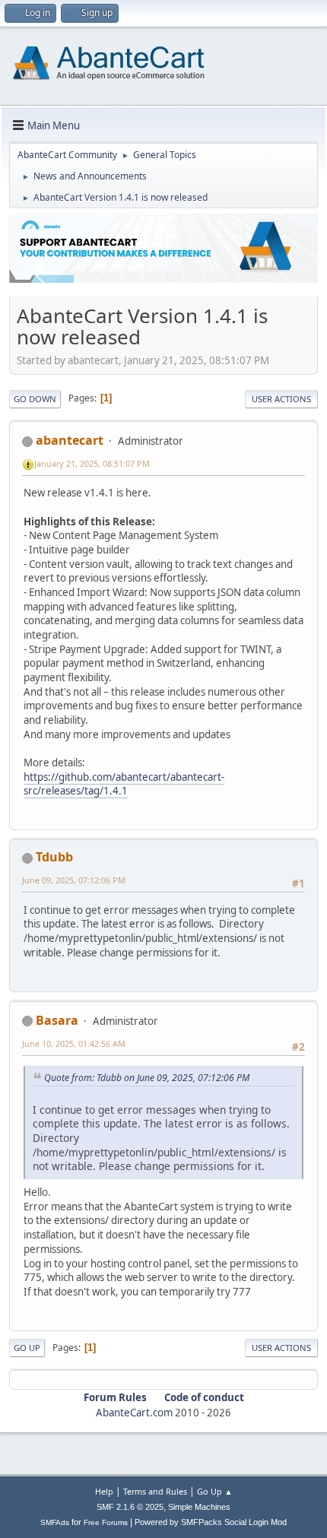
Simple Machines (199, 1506)
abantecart (69, 440)
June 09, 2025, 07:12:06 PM (73, 880)
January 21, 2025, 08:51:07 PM (92, 463)
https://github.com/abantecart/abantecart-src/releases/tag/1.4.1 (124, 784)
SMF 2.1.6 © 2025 (130, 1506)
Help (104, 1491)
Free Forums (106, 1522)
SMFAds (54, 1522)
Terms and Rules (155, 1491)
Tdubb (54, 856)
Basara (57, 1020)
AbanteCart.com (134, 1412)
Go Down (35, 398)
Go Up (27, 1347)
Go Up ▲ (215, 1491)
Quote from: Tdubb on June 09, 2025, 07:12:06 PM (146, 1077)
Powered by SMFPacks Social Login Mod (211, 1522)
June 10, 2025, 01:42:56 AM (73, 1043)
